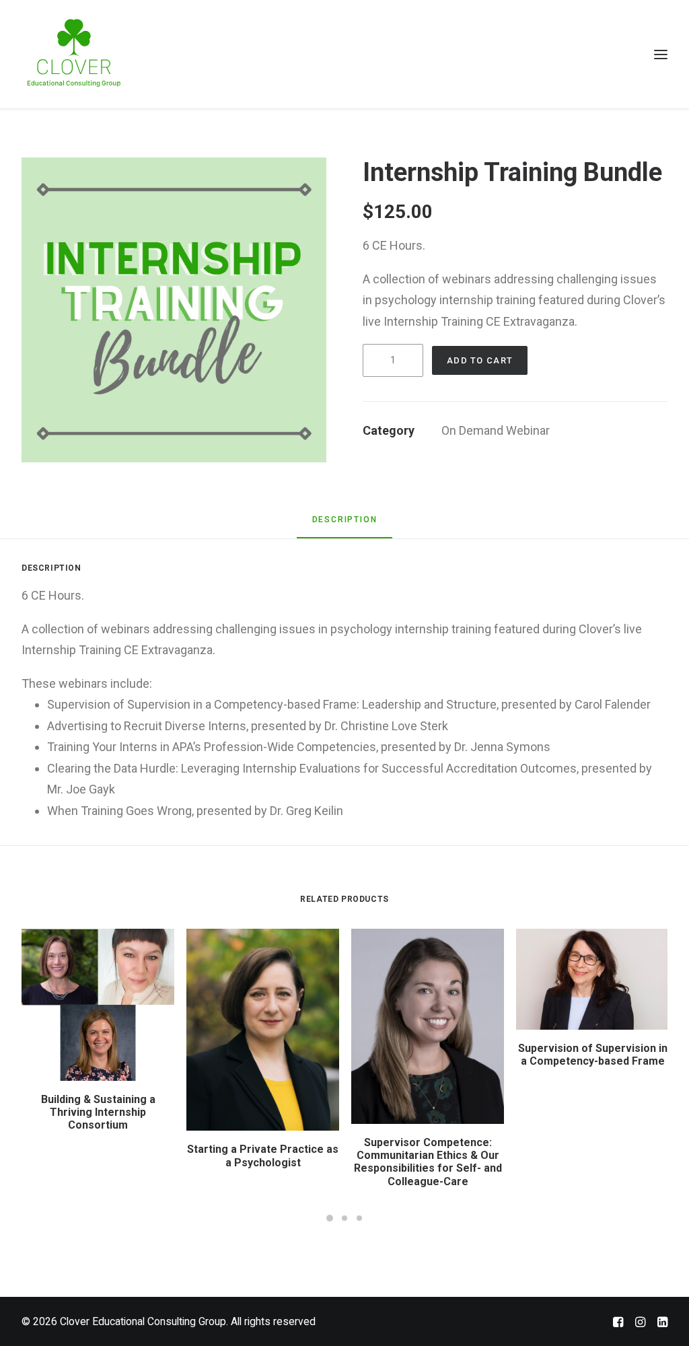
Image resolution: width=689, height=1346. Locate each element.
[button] (174, 309)
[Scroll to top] (661, 1317)
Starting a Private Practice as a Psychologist (262, 1155)
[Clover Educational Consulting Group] (79, 54)
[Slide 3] (359, 1218)
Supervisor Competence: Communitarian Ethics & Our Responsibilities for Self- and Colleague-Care (428, 1162)
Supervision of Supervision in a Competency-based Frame (592, 1054)
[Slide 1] (329, 1218)
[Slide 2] (344, 1218)
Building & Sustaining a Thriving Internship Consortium (98, 1112)
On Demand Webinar (495, 430)
